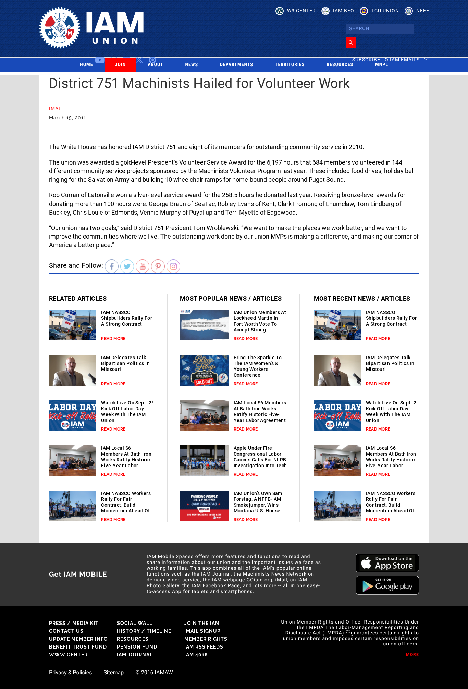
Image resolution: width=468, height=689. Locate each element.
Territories (290, 65)
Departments (236, 65)
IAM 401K (196, 654)
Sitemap (113, 672)
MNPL (381, 65)
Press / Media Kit (74, 623)
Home (86, 65)
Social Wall (134, 623)
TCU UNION (385, 10)
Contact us (66, 631)
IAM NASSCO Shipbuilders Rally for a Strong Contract (126, 318)
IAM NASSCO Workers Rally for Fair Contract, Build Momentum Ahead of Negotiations (126, 505)
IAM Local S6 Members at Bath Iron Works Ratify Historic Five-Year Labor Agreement (126, 459)
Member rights (205, 639)
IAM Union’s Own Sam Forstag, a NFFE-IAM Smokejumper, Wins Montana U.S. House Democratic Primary (258, 505)
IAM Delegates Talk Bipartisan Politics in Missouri (125, 363)
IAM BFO (343, 10)
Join (120, 65)
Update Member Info (78, 639)
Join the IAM (202, 623)
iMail (56, 108)
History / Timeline (144, 631)
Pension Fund (137, 647)
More (412, 654)
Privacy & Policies (70, 672)
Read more (113, 338)
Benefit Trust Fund (78, 647)
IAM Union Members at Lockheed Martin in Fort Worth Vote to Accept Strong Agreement (260, 324)
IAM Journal (135, 654)
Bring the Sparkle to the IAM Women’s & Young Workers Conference (258, 366)
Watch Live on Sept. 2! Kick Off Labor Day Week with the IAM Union (127, 411)
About (155, 65)
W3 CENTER (301, 10)
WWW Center (68, 654)
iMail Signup (202, 631)
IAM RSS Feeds (203, 647)
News (191, 65)
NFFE (422, 10)
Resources (340, 65)
